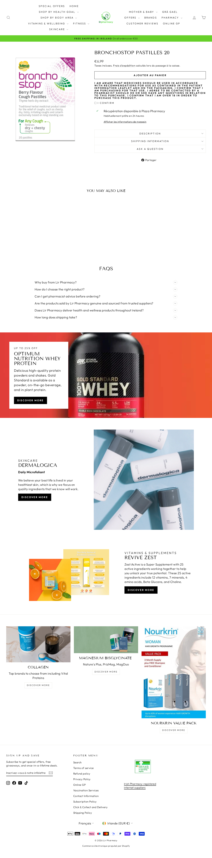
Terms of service (83, 768)
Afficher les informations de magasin (125, 121)
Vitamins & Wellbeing (47, 23)
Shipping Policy (82, 812)
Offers (130, 17)
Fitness (80, 23)
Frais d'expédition (124, 65)
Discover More (30, 400)
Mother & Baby (142, 11)
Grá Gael (170, 11)
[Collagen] (38, 644)
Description (150, 133)
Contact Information (86, 796)
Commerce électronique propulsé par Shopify (106, 845)
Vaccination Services (86, 790)
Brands (150, 17)
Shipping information (150, 141)
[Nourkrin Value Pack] (174, 672)
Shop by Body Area (58, 17)
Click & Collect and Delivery (90, 807)
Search (77, 762)
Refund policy (81, 773)
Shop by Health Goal (57, 11)
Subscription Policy (85, 801)
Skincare (57, 29)
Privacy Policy (82, 779)
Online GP (171, 23)
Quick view (29, 232)
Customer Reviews (142, 23)
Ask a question (150, 148)
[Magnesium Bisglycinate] (106, 639)
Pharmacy (171, 17)
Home (74, 6)
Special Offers (52, 6)
